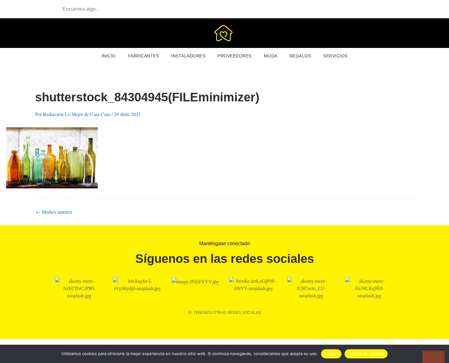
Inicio (109, 55)
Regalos (300, 55)
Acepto (331, 353)
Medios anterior (54, 211)
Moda (270, 55)
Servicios (335, 55)
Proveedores (234, 55)
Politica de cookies (366, 353)
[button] (391, 33)
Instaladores (188, 55)
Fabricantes (143, 55)
